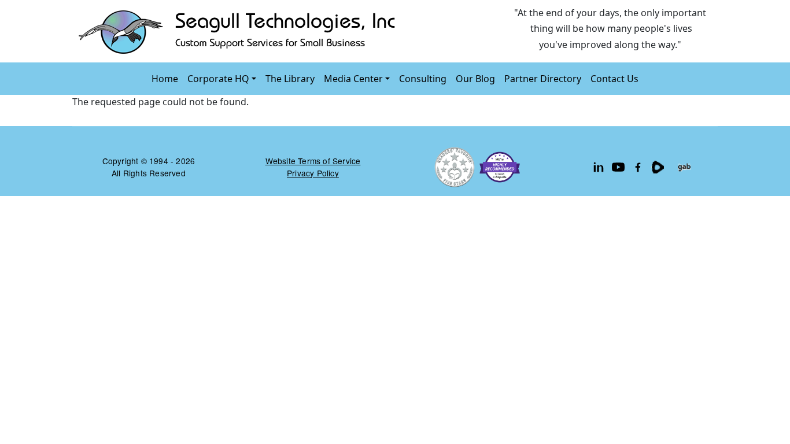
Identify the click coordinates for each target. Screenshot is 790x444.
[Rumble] (657, 167)
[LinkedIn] (598, 167)
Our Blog (475, 78)
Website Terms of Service (313, 160)
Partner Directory (542, 78)
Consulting (422, 78)
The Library (290, 78)
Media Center (353, 78)
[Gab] (684, 167)
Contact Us (614, 78)
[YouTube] (618, 167)
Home (165, 78)
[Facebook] (638, 167)
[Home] (239, 31)
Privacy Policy (313, 173)
